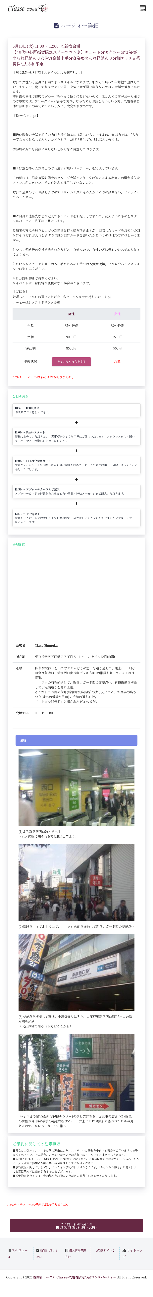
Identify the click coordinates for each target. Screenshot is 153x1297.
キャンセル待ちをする (71, 361)
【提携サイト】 (105, 1250)
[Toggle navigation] (142, 8)
